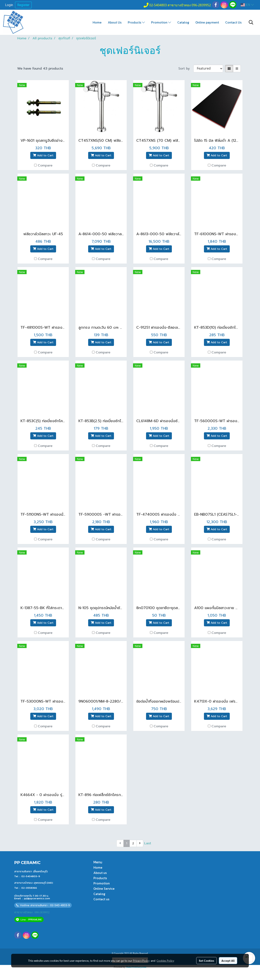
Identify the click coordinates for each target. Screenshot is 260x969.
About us (100, 872)
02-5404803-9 (30, 876)
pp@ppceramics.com (37, 898)
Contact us (101, 899)
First (112, 843)
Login (9, 5)
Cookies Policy (165, 960)
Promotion (159, 22)
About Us (114, 22)
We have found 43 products (40, 68)
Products (135, 22)
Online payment (207, 22)
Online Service (104, 888)
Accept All (228, 960)
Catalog (183, 22)
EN (248, 4)
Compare (45, 165)
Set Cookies (206, 960)
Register (23, 5)
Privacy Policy (141, 960)
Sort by (185, 68)
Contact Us (233, 22)
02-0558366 (29, 888)
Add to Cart (44, 155)
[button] (251, 22)
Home (97, 22)
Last (147, 843)
